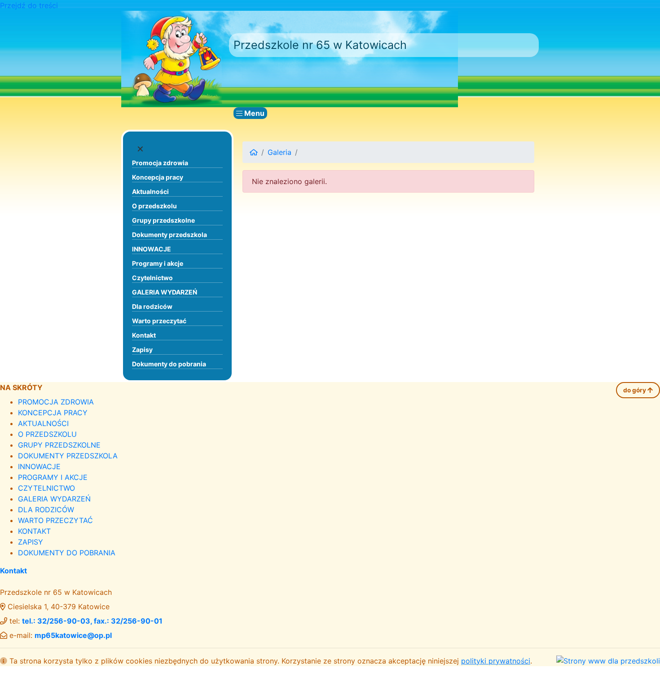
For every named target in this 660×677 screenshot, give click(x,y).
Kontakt (144, 335)
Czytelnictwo (152, 277)
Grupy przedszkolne (163, 220)
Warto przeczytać (159, 321)
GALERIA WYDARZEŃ (164, 292)
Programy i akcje (157, 263)
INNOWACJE (151, 249)
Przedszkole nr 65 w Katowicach (320, 45)
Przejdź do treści (29, 5)
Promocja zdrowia (160, 163)
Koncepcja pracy (157, 177)
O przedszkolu (154, 206)
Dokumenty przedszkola (169, 234)
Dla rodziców (152, 306)
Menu (253, 113)
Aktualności (150, 191)
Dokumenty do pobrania (169, 364)
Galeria (279, 152)
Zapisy (142, 349)
